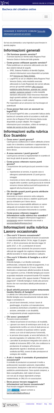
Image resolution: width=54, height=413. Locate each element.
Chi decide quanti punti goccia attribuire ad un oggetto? (27, 192)
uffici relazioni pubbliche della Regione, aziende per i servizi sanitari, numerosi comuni (28, 89)
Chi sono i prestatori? (18, 316)
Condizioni (30, 404)
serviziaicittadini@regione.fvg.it (19, 223)
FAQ (45, 404)
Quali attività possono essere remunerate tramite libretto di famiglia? (28, 290)
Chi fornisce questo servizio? (22, 54)
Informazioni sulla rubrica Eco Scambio (26, 133)
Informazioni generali (22, 50)
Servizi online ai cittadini (43, 3)
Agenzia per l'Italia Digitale (24, 76)
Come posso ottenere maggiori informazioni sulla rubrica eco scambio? (27, 214)
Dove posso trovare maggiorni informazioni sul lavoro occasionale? (26, 383)
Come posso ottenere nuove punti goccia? (24, 162)
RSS (50, 404)
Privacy (39, 404)
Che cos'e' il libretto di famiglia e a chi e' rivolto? (27, 258)
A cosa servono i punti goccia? (23, 153)
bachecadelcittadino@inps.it (18, 393)
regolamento (12, 220)
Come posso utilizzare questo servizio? (27, 62)
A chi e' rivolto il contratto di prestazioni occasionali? (27, 358)
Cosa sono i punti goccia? (20, 139)
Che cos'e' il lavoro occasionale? (23, 235)
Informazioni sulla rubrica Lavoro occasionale (26, 229)
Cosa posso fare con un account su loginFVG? (25, 110)
